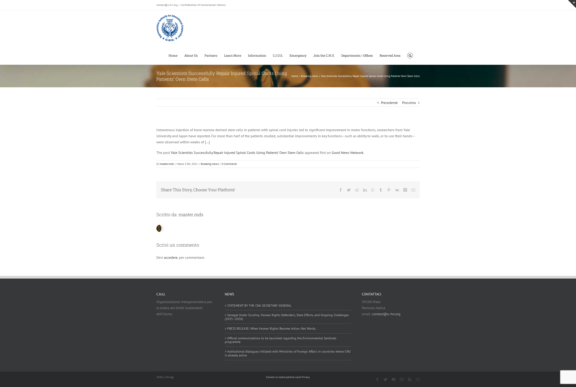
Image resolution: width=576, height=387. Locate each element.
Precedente (389, 102)
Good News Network (347, 152)
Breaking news (210, 164)
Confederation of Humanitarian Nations (203, 5)
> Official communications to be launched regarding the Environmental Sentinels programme (280, 340)
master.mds (167, 164)
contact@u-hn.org (386, 314)
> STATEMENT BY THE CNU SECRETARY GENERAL (258, 306)
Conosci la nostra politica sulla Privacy (288, 377)
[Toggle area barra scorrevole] (572, 4)
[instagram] (401, 379)
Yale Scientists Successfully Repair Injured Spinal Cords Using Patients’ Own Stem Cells (237, 152)
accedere (171, 257)
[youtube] (393, 379)
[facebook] (377, 379)
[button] (410, 55)
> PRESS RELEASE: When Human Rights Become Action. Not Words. (270, 328)
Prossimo (409, 102)
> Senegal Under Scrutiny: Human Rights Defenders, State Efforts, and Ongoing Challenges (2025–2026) (287, 317)
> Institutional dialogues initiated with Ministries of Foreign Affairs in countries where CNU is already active (288, 353)
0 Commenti (229, 164)
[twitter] (385, 379)
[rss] (410, 379)
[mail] (418, 379)
